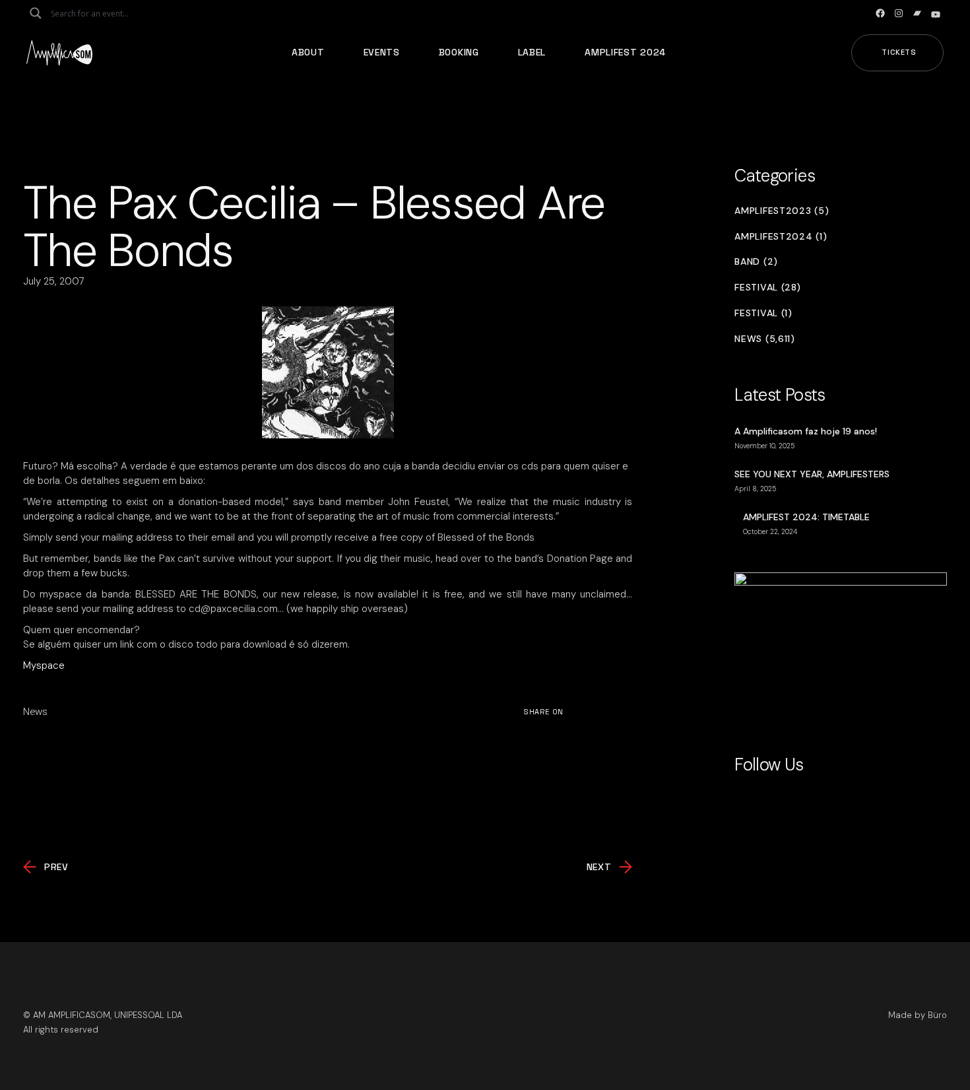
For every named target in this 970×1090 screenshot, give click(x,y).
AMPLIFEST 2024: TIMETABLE (806, 517)
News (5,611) (764, 339)
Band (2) (756, 261)
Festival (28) (767, 287)
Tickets (899, 52)
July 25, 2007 (53, 281)
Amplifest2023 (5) (781, 211)
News (35, 711)
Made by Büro (917, 1015)
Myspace (44, 665)
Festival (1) (763, 313)
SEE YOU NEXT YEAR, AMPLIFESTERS (811, 474)
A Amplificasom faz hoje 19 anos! (805, 431)
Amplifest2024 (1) (780, 236)
